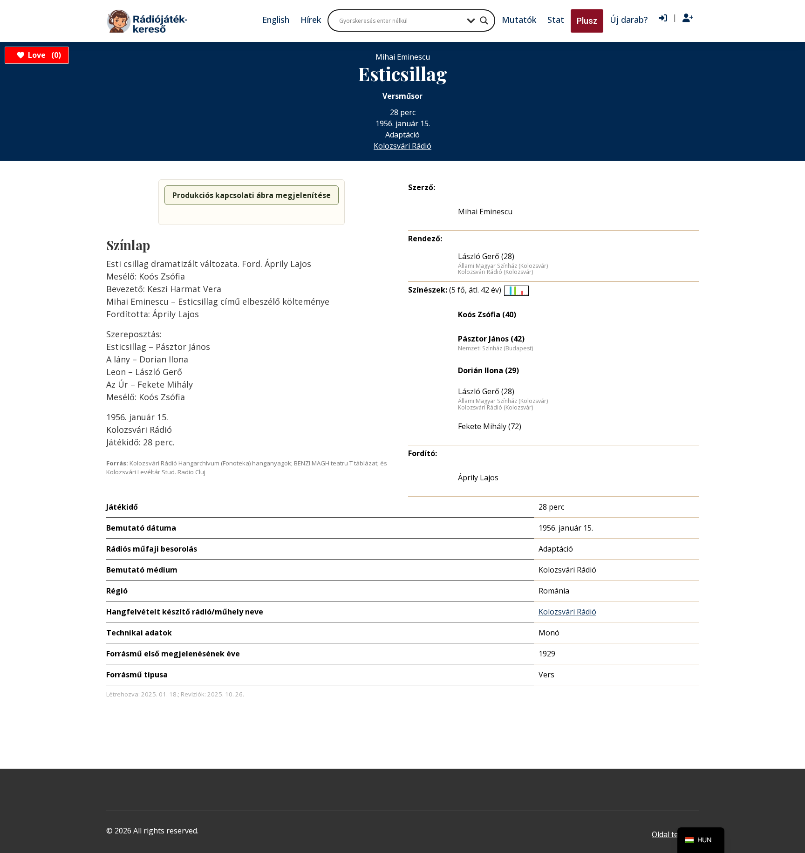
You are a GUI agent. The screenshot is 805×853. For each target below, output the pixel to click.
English (275, 19)
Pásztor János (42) (491, 339)
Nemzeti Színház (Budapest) (495, 348)
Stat (555, 19)
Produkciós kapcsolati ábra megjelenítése (251, 195)
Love (43, 55)
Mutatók (519, 19)
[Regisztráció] (688, 18)
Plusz (587, 21)
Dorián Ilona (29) (488, 370)
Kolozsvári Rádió (402, 146)
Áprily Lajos (478, 477)
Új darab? (629, 19)
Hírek (310, 19)
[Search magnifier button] (484, 20)
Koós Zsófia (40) (487, 314)
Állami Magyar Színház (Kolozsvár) (503, 266)
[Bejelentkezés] (663, 18)
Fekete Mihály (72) (489, 426)
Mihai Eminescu (485, 211)
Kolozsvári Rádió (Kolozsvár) (495, 272)
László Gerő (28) (486, 256)
